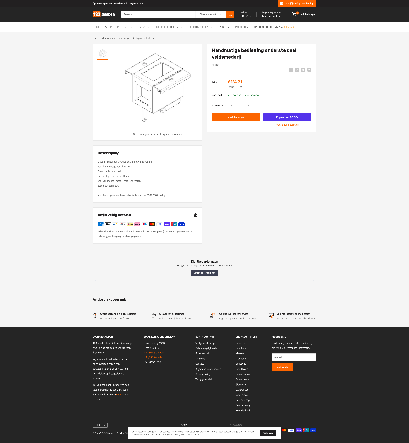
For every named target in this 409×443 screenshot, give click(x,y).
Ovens (142, 27)
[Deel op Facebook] (291, 69)
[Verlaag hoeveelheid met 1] (231, 105)
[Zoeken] (230, 14)
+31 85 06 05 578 (154, 352)
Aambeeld (241, 358)
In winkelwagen (236, 117)
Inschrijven (282, 367)
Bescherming (243, 405)
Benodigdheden (198, 27)
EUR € (97, 425)
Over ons (200, 358)
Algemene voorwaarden (208, 369)
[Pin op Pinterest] (297, 69)
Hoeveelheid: (219, 105)
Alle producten (108, 38)
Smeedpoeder (243, 379)
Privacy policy (202, 374)
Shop (108, 27)
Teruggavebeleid (204, 379)
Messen (240, 353)
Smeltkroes (242, 369)
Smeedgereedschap (167, 27)
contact (120, 394)
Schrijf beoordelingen (205, 272)
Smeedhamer (243, 374)
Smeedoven (242, 343)
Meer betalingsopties (287, 125)
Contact (199, 364)
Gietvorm (241, 384)
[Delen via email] (309, 69)
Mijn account (270, 16)
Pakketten (241, 27)
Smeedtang (242, 395)
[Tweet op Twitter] (303, 69)
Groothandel (202, 353)
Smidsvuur (241, 364)
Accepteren (268, 433)
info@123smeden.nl (155, 357)
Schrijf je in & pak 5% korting (299, 3)
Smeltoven (241, 348)
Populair (123, 27)
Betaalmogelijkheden (206, 348)
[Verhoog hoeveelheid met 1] (248, 105)
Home (96, 27)
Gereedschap (243, 400)
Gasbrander (242, 389)
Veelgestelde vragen (206, 343)
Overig (222, 27)
